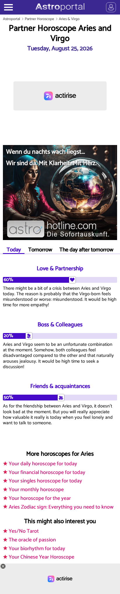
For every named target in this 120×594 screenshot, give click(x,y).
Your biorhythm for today (37, 549)
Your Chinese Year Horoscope (41, 557)
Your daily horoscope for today (43, 464)
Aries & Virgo (69, 19)
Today (14, 250)
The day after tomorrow (86, 250)
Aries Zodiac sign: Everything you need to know (61, 507)
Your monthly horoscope (36, 490)
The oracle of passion (32, 540)
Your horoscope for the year (40, 498)
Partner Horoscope (39, 19)
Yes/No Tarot (24, 531)
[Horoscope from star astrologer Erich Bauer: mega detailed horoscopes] (60, 7)
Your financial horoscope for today (47, 472)
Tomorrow (40, 250)
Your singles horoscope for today (45, 481)
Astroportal (11, 19)
